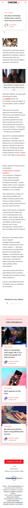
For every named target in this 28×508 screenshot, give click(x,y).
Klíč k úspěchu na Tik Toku (12, 392)
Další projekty (14, 469)
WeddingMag (19, 502)
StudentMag (15, 500)
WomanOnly (18, 495)
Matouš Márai (20, 155)
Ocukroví (12, 504)
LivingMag (6, 504)
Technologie (7, 388)
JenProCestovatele (8, 502)
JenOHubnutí (19, 504)
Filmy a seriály (8, 13)
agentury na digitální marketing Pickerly (13, 492)
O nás (14, 466)
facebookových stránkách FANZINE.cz (11, 172)
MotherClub (10, 497)
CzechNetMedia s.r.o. (17, 486)
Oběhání (16, 497)
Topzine (9, 500)
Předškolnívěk (18, 499)
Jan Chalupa (12, 24)
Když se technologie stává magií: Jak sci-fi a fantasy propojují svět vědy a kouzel (13, 353)
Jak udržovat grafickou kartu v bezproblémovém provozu (14, 431)
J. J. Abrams (7, 99)
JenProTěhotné (8, 499)
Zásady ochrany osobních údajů (14, 471)
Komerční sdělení (13, 361)
